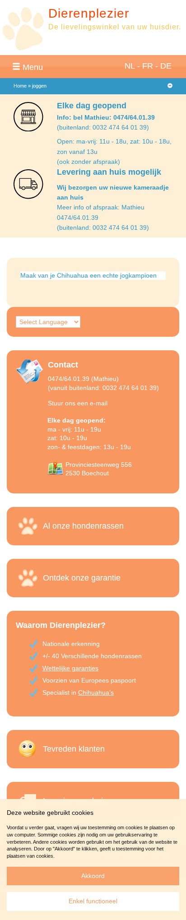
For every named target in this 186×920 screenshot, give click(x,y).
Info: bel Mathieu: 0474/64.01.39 (106, 117)
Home (20, 85)
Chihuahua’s (96, 692)
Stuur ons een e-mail (77, 403)
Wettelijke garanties (70, 668)
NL (130, 66)
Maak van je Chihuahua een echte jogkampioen (88, 275)
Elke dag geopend (91, 105)
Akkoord (93, 875)
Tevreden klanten (74, 748)
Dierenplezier (88, 13)
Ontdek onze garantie (82, 577)
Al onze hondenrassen (83, 525)
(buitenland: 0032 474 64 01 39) (103, 127)
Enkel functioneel (93, 901)
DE (166, 66)
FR (147, 66)
